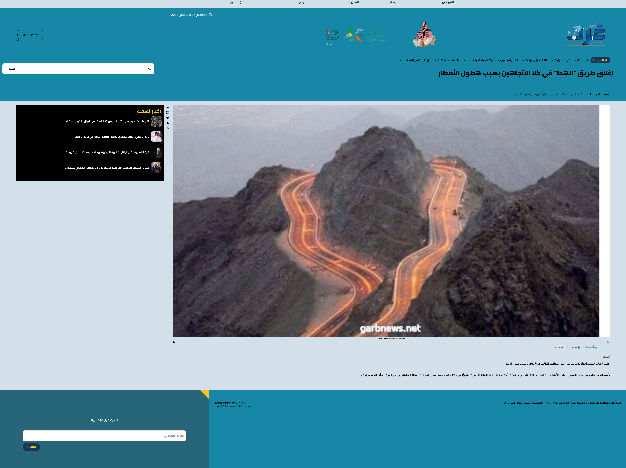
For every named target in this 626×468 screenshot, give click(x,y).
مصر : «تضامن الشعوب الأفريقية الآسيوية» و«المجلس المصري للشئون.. (107, 167)
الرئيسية (598, 60)
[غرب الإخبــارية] (585, 34)
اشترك (33, 447)
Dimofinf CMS (232, 403)
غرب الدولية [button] (562, 60)
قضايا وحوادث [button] (534, 60)
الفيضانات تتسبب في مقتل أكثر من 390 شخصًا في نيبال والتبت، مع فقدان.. (105, 121)
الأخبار (598, 94)
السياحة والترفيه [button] (477, 60)
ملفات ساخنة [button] (446, 60)
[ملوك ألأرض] (424, 34)
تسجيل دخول (30, 34)
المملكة (586, 94)
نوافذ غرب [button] (507, 60)
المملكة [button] (583, 60)
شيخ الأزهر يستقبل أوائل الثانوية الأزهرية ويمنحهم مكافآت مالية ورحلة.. (107, 152)
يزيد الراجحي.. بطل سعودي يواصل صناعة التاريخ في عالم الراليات (112, 136)
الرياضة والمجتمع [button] (414, 60)
